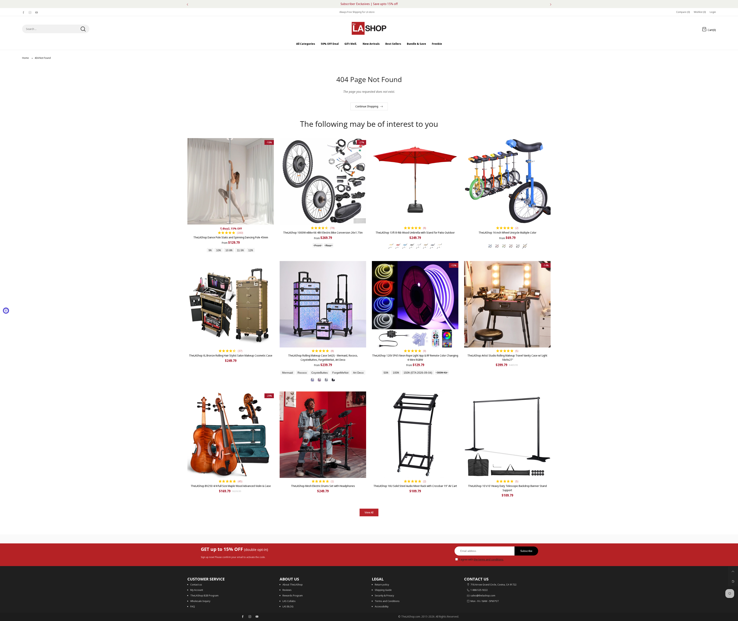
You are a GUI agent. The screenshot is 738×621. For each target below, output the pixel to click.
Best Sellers (393, 44)
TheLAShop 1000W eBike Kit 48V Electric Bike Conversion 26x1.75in (323, 232)
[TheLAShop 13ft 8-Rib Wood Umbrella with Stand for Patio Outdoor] (415, 181)
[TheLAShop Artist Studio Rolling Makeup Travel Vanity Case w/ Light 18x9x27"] (507, 304)
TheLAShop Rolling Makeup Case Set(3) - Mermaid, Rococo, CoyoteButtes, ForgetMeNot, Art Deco (323, 357)
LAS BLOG (288, 606)
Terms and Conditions (387, 601)
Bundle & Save (416, 44)
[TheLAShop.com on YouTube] (257, 616)
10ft (218, 250)
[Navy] (432, 246)
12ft (250, 250)
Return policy (382, 584)
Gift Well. (350, 44)
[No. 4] (333, 380)
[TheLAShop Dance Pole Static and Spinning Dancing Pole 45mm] (230, 181)
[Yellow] (525, 246)
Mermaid (287, 372)
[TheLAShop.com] (369, 28)
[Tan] (425, 246)
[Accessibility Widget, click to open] (6, 311)
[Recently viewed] (733, 581)
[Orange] (511, 246)
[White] (418, 246)
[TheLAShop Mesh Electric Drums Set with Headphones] (323, 434)
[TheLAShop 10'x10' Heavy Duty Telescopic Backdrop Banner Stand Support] (507, 434)
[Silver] (518, 246)
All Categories (305, 44)
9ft (210, 250)
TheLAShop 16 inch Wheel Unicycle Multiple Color (507, 232)
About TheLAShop (293, 584)
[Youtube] (36, 12)
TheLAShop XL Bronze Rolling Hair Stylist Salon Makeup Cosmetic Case (230, 355)
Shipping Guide (383, 590)
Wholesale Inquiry (200, 601)
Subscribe (526, 550)
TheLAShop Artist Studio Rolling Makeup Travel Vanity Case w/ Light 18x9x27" (507, 357)
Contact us (196, 584)
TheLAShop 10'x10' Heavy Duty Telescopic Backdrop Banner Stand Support (507, 488)
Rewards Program (293, 595)
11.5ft (240, 250)
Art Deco (358, 372)
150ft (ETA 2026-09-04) (418, 372)
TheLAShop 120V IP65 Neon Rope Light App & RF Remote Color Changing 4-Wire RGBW (415, 357)
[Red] (398, 246)
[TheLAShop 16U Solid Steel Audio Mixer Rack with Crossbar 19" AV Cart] (415, 434)
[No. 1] (312, 380)
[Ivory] (439, 246)
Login (713, 12)
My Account (196, 590)
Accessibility (381, 606)
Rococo (302, 372)
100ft (396, 372)
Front (317, 245)
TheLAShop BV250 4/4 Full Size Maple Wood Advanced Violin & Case (231, 486)
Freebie (437, 44)
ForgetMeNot (340, 372)
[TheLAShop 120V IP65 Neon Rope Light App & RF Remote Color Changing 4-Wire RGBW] (415, 304)
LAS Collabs (289, 601)
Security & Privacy (384, 595)
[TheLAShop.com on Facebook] (242, 616)
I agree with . (481, 559)
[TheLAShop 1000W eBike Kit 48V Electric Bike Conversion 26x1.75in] (323, 181)
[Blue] (405, 246)
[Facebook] (23, 12)
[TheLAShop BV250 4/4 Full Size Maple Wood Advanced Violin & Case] (230, 434)
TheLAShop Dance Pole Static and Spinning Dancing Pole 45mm (230, 237)
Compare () (683, 12)
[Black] (412, 246)
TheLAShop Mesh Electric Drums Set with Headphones (323, 486)
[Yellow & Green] (504, 246)
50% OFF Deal (330, 44)
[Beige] (391, 246)
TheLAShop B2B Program (204, 595)
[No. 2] (319, 380)
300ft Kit (442, 372)
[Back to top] (733, 571)
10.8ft (228, 250)
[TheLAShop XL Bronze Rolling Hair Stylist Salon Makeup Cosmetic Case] (230, 304)
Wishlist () (700, 12)
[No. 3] (326, 380)
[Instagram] (30, 12)
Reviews (287, 590)
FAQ (192, 606)
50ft (386, 372)
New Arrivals (371, 44)
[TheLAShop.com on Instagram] (250, 616)
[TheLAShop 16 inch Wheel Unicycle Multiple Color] (507, 181)
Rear (329, 245)
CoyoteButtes (319, 372)
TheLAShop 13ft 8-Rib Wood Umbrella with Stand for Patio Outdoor (415, 232)
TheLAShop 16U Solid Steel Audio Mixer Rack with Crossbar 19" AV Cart (415, 486)
